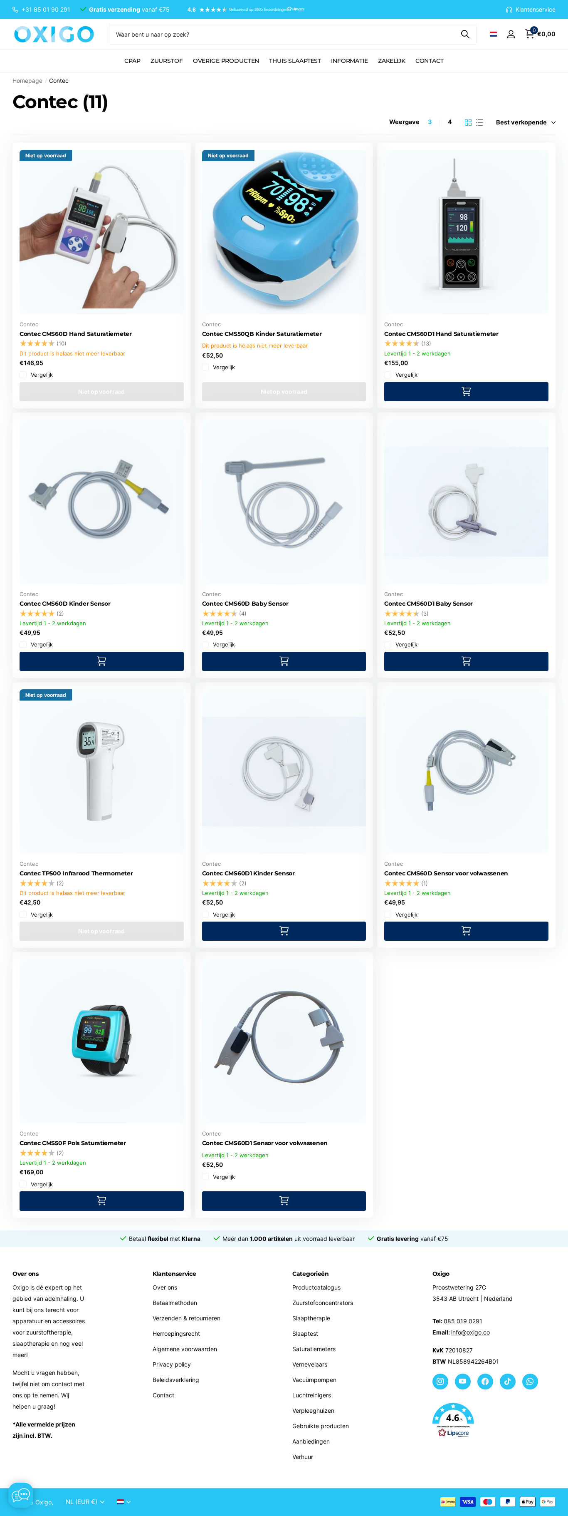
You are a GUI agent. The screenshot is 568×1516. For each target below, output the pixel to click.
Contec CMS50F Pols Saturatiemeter (73, 1143)
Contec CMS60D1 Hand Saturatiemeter (441, 334)
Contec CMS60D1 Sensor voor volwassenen (265, 1143)
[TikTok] (508, 1381)
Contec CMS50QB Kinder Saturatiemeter (262, 334)
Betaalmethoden (175, 1302)
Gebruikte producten (320, 1425)
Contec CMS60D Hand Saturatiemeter (76, 334)
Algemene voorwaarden (185, 1348)
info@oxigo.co (470, 1332)
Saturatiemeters (314, 1348)
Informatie (349, 61)
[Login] (511, 34)
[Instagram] (440, 1381)
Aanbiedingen (311, 1441)
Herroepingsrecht (176, 1333)
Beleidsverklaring (176, 1379)
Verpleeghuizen (313, 1410)
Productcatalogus (316, 1287)
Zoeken (465, 34)
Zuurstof (167, 61)
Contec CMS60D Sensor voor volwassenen (446, 873)
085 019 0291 (463, 1321)
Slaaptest (305, 1333)
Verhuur (302, 1456)
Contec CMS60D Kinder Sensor (65, 603)
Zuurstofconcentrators (322, 1302)
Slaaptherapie (311, 1318)
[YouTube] (463, 1381)
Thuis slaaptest (295, 61)
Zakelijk (391, 61)
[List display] (479, 122)
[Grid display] (468, 122)
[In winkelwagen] (466, 392)
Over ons (165, 1287)
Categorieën (310, 1273)
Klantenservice (174, 1273)
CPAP (132, 61)
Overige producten (226, 61)
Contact (429, 61)
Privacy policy (172, 1364)
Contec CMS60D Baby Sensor (245, 603)
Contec (29, 324)
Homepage (27, 80)
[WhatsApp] (530, 1381)
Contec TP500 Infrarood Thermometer (76, 873)
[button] (242, 9)
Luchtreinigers (311, 1395)
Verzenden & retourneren (186, 1318)
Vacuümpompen (314, 1379)
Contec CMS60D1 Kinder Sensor (248, 873)
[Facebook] (485, 1381)
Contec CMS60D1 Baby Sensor (428, 603)
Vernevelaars (309, 1364)
